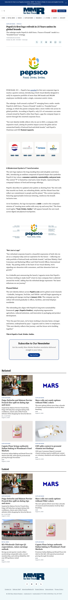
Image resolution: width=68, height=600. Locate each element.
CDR (54, 11)
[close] (66, 3)
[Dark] (2, 11)
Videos (20, 18)
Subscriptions (49, 589)
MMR (36, 411)
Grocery (62, 18)
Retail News (11, 18)
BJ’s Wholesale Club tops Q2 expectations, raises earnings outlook (15, 546)
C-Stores (47, 18)
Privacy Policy (59, 589)
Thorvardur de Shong (13, 37)
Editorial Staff (17, 589)
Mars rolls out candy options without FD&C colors (48, 401)
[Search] (4, 11)
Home (3, 18)
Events (55, 18)
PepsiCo (19, 24)
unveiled (33, 90)
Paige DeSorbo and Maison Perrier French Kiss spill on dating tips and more (17, 402)
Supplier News (28, 18)
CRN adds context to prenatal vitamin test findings (48, 447)
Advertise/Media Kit (28, 589)
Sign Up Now (34, 355)
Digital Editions (39, 589)
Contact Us (8, 589)
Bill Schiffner (6, 416)
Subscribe (62, 11)
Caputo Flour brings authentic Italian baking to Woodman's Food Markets (17, 448)
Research (39, 18)
